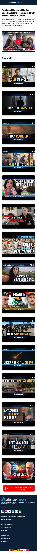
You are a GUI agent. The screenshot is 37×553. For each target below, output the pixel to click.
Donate (3, 533)
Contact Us (4, 541)
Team (2, 522)
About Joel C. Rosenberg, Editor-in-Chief (13, 516)
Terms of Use (5, 535)
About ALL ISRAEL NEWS (7, 519)
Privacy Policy (5, 538)
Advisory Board (6, 527)
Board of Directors (7, 524)
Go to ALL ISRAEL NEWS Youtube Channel (22, 488)
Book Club (4, 530)
